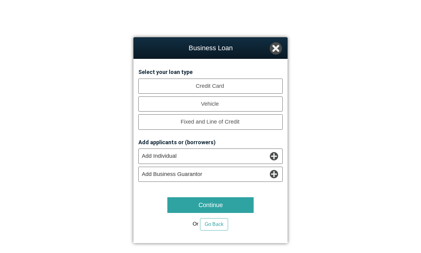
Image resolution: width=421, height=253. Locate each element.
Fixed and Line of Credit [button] (210, 122)
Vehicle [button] (210, 104)
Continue (210, 205)
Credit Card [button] (210, 86)
